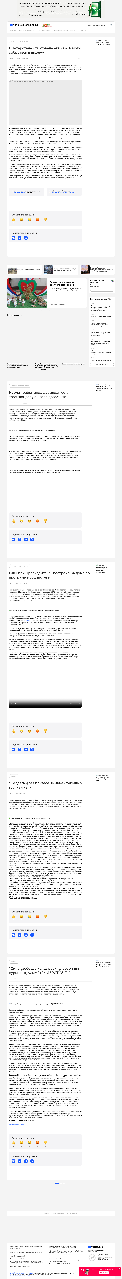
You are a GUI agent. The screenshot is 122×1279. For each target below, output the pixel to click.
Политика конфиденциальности (20, 1275)
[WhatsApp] (32, 539)
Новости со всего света (20, 41)
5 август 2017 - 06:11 (14, 978)
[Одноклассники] (19, 238)
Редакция (74, 30)
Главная (47, 1213)
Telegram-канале (19, 192)
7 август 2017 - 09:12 (14, 58)
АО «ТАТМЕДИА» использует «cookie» (21, 1273)
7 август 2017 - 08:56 (14, 402)
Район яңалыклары (26, 30)
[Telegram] (26, 238)
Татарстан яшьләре (16, 1124)
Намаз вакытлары (61, 30)
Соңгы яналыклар (44, 30)
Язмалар (14, 776)
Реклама (84, 30)
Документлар (58, 1213)
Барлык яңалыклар (102, 364)
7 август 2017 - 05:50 (14, 583)
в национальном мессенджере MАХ (62, 192)
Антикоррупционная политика (19, 1272)
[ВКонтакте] (13, 238)
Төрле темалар (72, 1213)
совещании (28, 621)
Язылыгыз (104, 1272)
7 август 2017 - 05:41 (14, 793)
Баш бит (13, 30)
